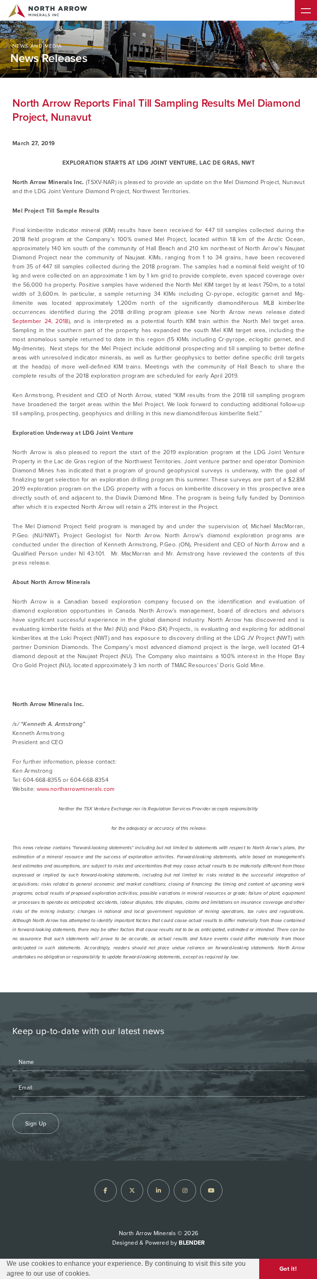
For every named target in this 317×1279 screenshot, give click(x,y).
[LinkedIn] (158, 1190)
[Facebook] (106, 1190)
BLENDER (192, 1242)
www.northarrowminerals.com (76, 789)
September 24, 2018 (40, 321)
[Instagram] (185, 1190)
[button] (93, 1275)
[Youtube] (211, 1190)
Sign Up (35, 1123)
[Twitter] (132, 1190)
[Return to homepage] (47, 12)
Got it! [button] (288, 1268)
